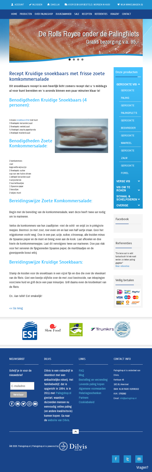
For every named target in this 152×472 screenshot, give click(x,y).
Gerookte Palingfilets (129, 109)
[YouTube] (35, 403)
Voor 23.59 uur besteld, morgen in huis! (88, 4)
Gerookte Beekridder (128, 124)
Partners (83, 397)
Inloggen (37, 4)
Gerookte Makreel (127, 139)
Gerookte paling (127, 94)
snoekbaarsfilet (22, 120)
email (139, 459)
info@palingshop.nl (128, 398)
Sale (76, 14)
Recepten (87, 14)
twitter (127, 459)
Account (19, 4)
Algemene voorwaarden (92, 388)
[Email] (18, 403)
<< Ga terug (16, 308)
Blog (81, 375)
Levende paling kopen (91, 384)
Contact (126, 14)
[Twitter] (24, 403)
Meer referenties (122, 266)
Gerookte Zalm (127, 154)
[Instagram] (30, 403)
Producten (26, 14)
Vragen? (114, 14)
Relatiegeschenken (90, 393)
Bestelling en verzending (93, 379)
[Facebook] (12, 403)
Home (14, 14)
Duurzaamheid (64, 14)
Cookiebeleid (86, 402)
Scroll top (75, 431)
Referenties (101, 14)
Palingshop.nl (63, 393)
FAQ (81, 370)
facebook (115, 459)
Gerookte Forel (127, 169)
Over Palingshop (44, 14)
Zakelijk (55, 4)
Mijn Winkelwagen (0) (132, 4)
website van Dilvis (58, 420)
